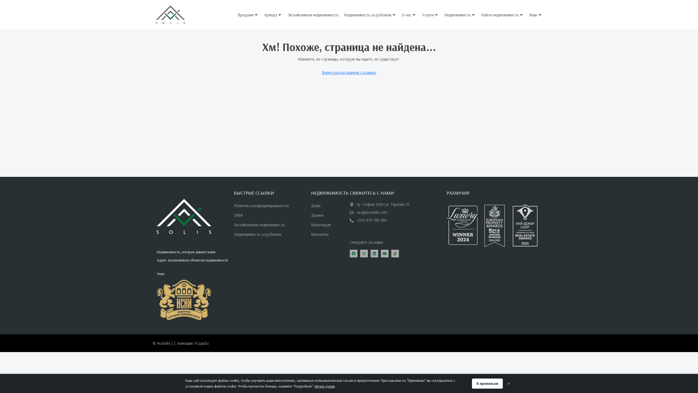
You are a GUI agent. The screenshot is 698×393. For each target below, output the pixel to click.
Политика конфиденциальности (261, 205)
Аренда (270, 14)
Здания (317, 215)
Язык (533, 14)
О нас (406, 14)
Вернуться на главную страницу (349, 72)
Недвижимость (457, 14)
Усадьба (201, 343)
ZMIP (238, 215)
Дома (315, 205)
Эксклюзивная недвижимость (313, 14)
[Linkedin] (374, 253)
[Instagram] (364, 253)
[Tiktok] (395, 253)
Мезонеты (320, 234)
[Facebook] (353, 253)
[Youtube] (385, 253)
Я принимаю (487, 383)
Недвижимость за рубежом (367, 14)
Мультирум (321, 224)
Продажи (245, 14)
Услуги (428, 14)
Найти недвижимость (500, 14)
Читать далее (324, 386)
